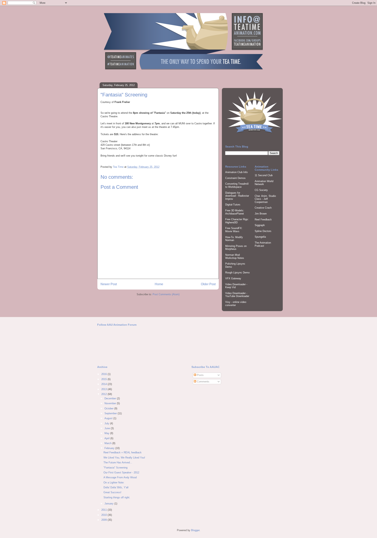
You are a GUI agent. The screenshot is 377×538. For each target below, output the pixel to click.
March (108, 443)
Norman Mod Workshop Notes (234, 256)
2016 (104, 374)
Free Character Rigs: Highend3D (237, 221)
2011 (104, 509)
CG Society (261, 190)
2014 (104, 384)
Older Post (208, 284)
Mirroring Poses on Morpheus (236, 248)
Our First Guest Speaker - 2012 (121, 472)
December (110, 398)
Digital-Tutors (232, 204)
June (107, 428)
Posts (200, 375)
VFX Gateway (233, 278)
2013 (104, 389)
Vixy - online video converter (235, 304)
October (109, 408)
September (111, 413)
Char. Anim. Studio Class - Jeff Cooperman (265, 198)
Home (159, 284)
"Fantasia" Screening (115, 467)
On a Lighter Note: (113, 482)
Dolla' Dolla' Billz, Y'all (115, 487)
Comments (202, 381)
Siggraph (260, 225)
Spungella (260, 236)
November (110, 403)
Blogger (195, 530)
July (107, 423)
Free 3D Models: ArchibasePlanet (234, 212)
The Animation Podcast (263, 244)
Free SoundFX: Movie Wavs (233, 230)
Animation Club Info (236, 172)
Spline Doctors (263, 231)
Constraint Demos (235, 178)
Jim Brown (261, 213)
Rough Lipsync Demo (237, 272)
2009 (104, 519)
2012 (104, 394)
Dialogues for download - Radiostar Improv (237, 195)
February (109, 448)
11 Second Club (264, 175)
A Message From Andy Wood (120, 477)
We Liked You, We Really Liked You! (124, 457)
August (108, 418)
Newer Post (109, 284)
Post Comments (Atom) (166, 294)
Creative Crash (263, 207)
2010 (104, 514)
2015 (104, 379)
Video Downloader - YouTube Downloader (237, 295)
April (107, 438)
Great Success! (112, 492)
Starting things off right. (116, 497)
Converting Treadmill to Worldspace (237, 185)
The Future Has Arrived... (117, 462)
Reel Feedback (263, 219)
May (107, 433)
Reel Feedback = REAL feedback (122, 452)
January (109, 503)
